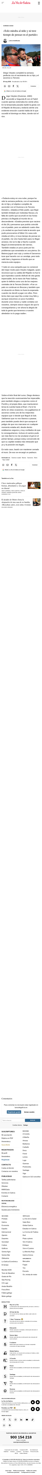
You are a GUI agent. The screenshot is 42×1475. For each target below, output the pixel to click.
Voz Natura (26, 1451)
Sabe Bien (26, 1222)
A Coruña (26, 1134)
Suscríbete (6, 1145)
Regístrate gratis (14, 1112)
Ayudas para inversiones (10, 1210)
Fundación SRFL (24, 1449)
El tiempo (5, 1265)
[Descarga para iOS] (33, 1402)
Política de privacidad (19, 1470)
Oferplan (5, 1186)
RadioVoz (6, 1451)
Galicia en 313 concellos (31, 1177)
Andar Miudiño (7, 1286)
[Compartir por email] (9, 86)
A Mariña (26, 1137)
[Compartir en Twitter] (17, 86)
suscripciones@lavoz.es (21, 1442)
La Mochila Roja (28, 1252)
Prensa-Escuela (34, 1451)
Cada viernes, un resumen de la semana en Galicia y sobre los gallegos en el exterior (24, 1352)
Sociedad (5, 1242)
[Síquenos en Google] (9, 1425)
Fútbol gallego (7, 1293)
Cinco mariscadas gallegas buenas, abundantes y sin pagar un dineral (14, 485)
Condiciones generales (13, 1472)
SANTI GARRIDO (6, 490)
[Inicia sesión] (38, 3)
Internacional (6, 1232)
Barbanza (26, 1144)
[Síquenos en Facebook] (4, 1419)
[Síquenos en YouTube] (26, 1419)
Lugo (24, 1160)
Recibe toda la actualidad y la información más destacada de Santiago (25, 1376)
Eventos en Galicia (8, 1193)
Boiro (35, 457)
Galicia (4, 1222)
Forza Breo (6, 1290)
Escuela (26, 1271)
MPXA (16, 1453)
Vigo (24, 1173)
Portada (4, 1219)
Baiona (24, 457)
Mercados (26, 1261)
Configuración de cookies (28, 1472)
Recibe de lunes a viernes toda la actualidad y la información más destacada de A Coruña (24, 1360)
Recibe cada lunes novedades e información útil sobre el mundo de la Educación (24, 1329)
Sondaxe (12, 1451)
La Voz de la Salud (29, 1219)
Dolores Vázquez (7, 507)
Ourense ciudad (16, 457)
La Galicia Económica (10, 1262)
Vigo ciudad (5, 460)
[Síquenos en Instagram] (15, 1419)
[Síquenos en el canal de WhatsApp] (4, 1425)
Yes (24, 1268)
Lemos (25, 1157)
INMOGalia (6, 1189)
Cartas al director (8, 1168)
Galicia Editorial (23, 1453)
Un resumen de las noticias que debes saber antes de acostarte (23, 1313)
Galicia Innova (28, 1255)
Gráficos (5, 1248)
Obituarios (5, 1258)
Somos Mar (6, 1255)
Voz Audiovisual (34, 1449)
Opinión (4, 1235)
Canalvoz (19, 1451)
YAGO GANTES (15, 490)
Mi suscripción (7, 1135)
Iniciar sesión (29, 1112)
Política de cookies (32, 1470)
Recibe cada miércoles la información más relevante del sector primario (23, 1336)
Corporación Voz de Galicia (11, 1449)
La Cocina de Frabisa (30, 1232)
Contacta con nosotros (10, 1171)
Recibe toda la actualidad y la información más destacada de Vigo (25, 1383)
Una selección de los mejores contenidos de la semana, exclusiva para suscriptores (23, 1321)
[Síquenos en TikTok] (32, 1419)
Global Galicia (28, 1225)
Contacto (5, 1196)
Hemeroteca (6, 1141)
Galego (25, 1125)
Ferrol (25, 1154)
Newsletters (6, 1156)
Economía (5, 1225)
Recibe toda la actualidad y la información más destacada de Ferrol (25, 1367)
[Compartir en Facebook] (13, 86)
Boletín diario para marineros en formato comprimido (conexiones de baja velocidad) (22, 1344)
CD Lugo (5, 1283)
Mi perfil (4, 1153)
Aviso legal (8, 1470)
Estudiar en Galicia (29, 1229)
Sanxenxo (30, 457)
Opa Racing (6, 1280)
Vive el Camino (28, 1248)
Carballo (26, 1147)
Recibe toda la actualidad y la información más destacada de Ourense (25, 1390)
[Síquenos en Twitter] (9, 1419)
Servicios (5, 1183)
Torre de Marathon (8, 1273)
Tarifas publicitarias (8, 1180)
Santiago (26, 1170)
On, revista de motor (30, 1274)
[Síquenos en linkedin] (21, 1419)
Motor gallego (7, 1296)
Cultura (4, 1245)
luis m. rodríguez (14, 40)
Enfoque (26, 1245)
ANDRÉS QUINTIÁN (12, 492)
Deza (25, 1150)
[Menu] (3, 3)
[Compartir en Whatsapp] (5, 86)
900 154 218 (21, 1437)
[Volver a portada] (21, 3)
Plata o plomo (28, 1238)
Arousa (25, 1140)
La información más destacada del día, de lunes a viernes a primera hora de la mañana (24, 1306)
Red (24, 1235)
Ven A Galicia (27, 1242)
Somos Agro (6, 1252)
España (4, 1229)
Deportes (5, 1238)
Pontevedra (27, 1167)
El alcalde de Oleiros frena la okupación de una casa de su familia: (16, 502)
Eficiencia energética (9, 1206)
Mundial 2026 (7, 1270)
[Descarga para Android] (38, 1402)
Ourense (26, 1163)
